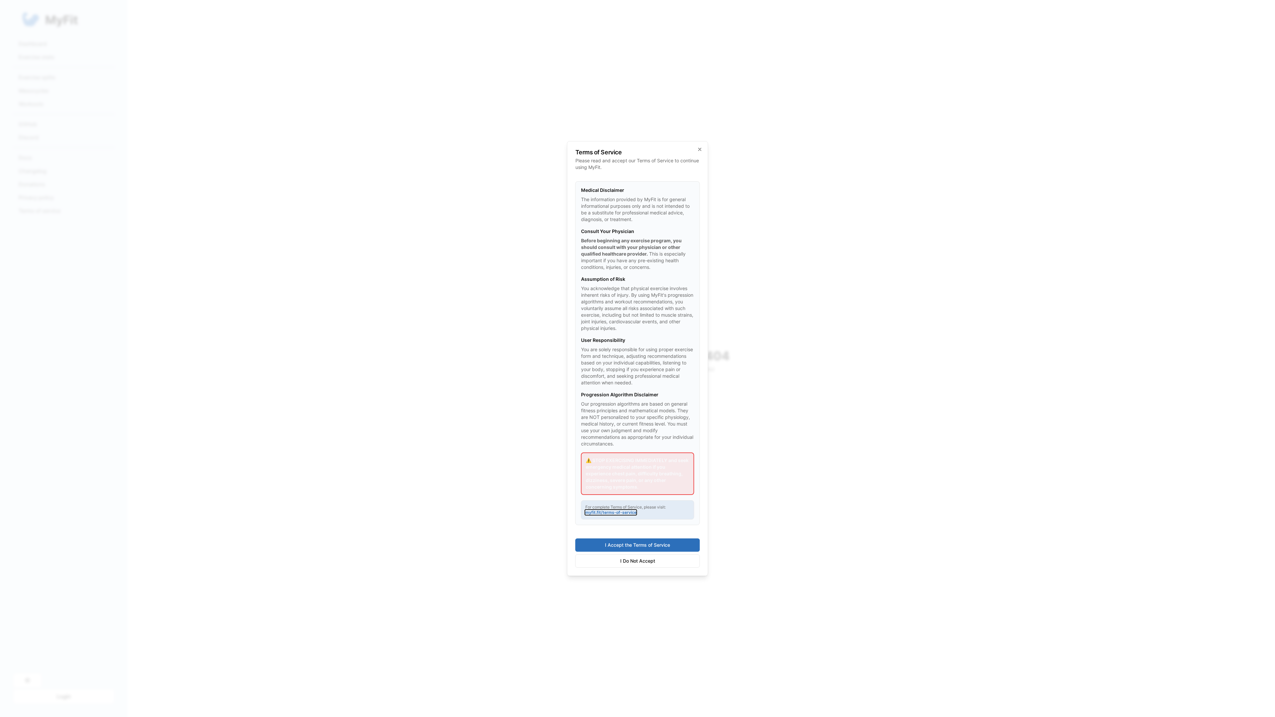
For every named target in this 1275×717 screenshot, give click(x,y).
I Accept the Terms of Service (637, 545)
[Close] (700, 149)
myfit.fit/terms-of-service (611, 512)
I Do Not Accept (637, 561)
